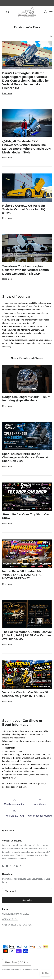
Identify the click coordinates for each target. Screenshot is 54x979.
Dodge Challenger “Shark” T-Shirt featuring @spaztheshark (26, 398)
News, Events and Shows (27, 358)
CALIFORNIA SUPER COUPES (17, 925)
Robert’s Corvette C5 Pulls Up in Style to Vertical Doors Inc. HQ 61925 (25, 209)
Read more (7, 93)
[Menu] (3, 12)
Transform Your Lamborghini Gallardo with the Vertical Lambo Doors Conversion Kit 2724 (25, 269)
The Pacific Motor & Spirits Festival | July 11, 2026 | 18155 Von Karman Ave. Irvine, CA (27, 635)
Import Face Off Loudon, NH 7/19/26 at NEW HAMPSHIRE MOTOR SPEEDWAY (22, 575)
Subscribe (27, 900)
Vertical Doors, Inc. (15, 969)
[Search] (9, 12)
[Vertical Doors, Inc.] (27, 12)
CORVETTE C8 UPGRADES (15, 914)
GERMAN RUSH (10, 919)
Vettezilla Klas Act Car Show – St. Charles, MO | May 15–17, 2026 (25, 694)
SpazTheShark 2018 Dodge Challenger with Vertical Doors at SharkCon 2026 (25, 457)
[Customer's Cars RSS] (51, 36)
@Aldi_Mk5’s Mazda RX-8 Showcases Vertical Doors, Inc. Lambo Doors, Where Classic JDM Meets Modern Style (26, 146)
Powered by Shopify (30, 969)
